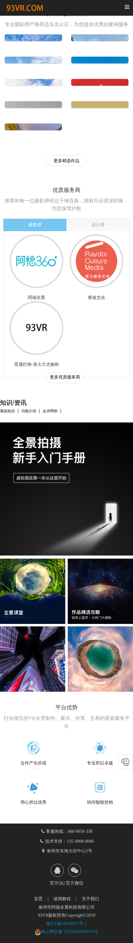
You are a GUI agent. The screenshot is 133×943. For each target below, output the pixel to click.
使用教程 (62, 899)
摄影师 (34, 225)
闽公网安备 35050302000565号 (69, 931)
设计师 (98, 225)
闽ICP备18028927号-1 (66, 923)
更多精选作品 (66, 160)
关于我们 (90, 899)
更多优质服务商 (65, 377)
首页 (38, 899)
